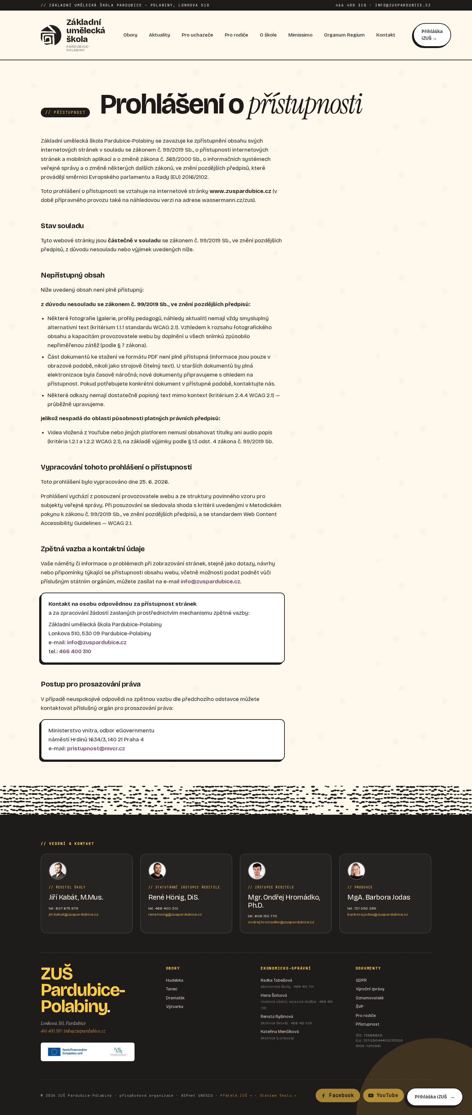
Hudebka (174, 980)
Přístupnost (368, 1024)
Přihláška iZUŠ (431, 1097)
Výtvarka (174, 1006)
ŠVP (359, 1006)
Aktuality (159, 35)
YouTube (387, 1095)
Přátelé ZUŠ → (236, 1095)
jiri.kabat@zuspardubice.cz (73, 914)
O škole (268, 35)
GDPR (361, 980)
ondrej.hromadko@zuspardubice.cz (281, 922)
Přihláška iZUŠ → (432, 35)
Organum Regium (344, 35)
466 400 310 (75, 651)
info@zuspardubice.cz (210, 581)
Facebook (341, 1095)
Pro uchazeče (197, 35)
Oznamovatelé (369, 998)
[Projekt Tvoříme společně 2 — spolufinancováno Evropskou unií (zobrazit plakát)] (88, 1052)
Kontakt (385, 35)
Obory (130, 35)
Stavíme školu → (278, 1095)
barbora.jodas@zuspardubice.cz (377, 914)
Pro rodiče (236, 35)
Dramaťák (175, 998)
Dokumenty (368, 968)
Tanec (171, 989)
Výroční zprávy (370, 989)
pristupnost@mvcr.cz (96, 748)
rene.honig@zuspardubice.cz (175, 914)
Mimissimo (300, 35)
